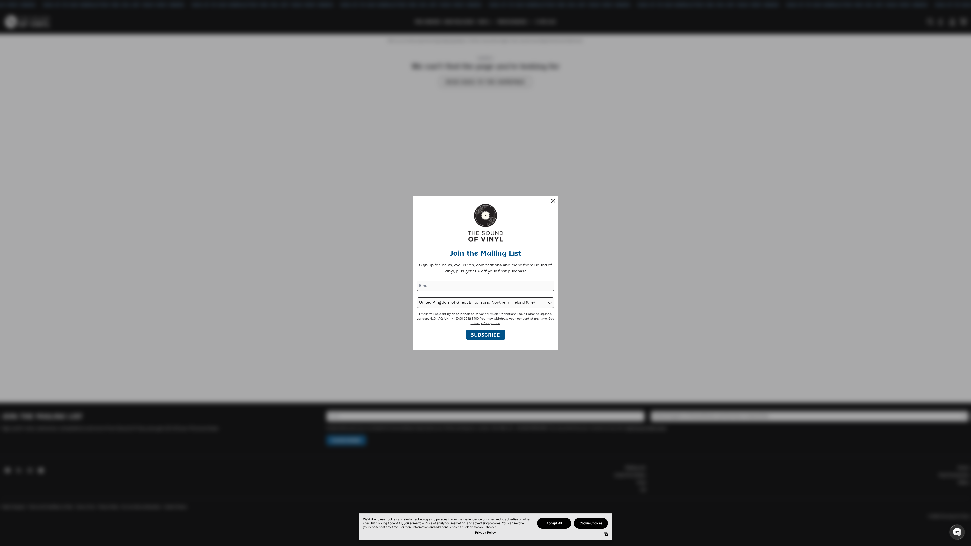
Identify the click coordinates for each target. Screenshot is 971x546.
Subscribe (485, 335)
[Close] (553, 201)
